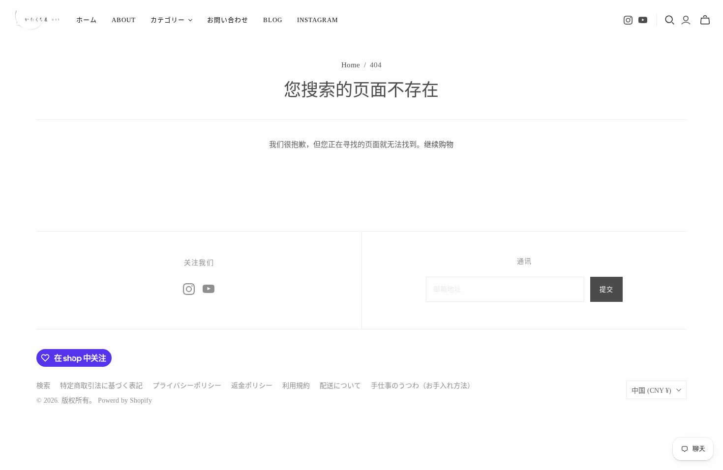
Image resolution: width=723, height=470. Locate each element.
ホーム (86, 20)
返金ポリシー (251, 385)
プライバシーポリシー (186, 385)
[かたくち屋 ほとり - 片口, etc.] (37, 20)
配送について (340, 385)
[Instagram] (628, 20)
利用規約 (296, 385)
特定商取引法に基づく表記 (101, 385)
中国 (651, 390)
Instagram (317, 20)
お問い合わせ (227, 20)
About (124, 20)
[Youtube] (642, 20)
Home (350, 65)
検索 (43, 385)
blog (272, 20)
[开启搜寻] (670, 20)
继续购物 (438, 144)
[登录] (686, 20)
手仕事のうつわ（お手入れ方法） (422, 385)
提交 (606, 289)
